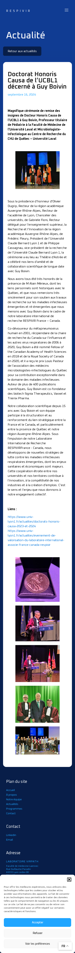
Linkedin (11, 835)
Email (9, 839)
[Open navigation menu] (66, 10)
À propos (11, 794)
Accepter (37, 922)
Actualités (12, 804)
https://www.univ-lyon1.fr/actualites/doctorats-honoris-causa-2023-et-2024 (34, 521)
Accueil (10, 790)
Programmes (14, 808)
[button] (69, 879)
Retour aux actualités (22, 51)
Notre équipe (14, 799)
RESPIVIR (18, 10)
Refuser (37, 933)
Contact (11, 813)
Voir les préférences (37, 943)
